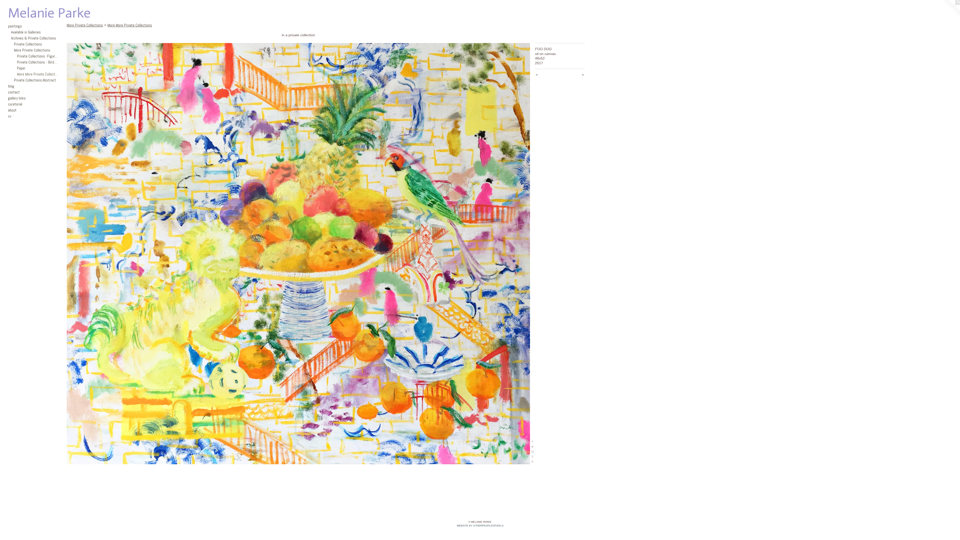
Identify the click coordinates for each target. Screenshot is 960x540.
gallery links (17, 98)
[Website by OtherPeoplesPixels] (950, 10)
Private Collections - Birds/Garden (37, 62)
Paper (21, 68)
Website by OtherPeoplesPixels (480, 525)
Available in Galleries (26, 32)
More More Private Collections (37, 74)
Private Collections (28, 44)
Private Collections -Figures (37, 56)
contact (14, 92)
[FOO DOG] (298, 253)
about (12, 110)
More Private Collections (32, 50)
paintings (15, 26)
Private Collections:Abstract (35, 80)
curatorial (15, 104)
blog (11, 86)
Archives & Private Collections (33, 38)
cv (9, 116)
